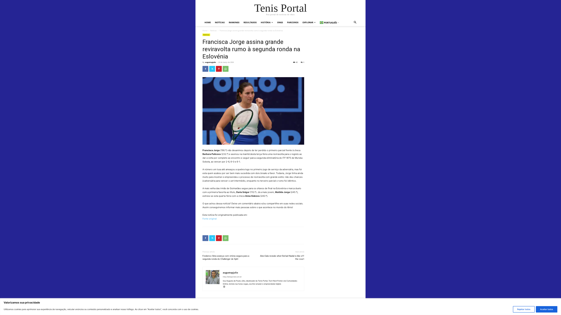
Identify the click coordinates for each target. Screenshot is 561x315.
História (266, 22)
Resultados (250, 22)
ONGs (280, 22)
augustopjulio (210, 62)
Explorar (308, 22)
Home (208, 22)
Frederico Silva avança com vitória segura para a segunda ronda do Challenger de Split (225, 257)
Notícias (220, 22)
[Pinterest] (219, 69)
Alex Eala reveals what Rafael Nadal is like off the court (282, 257)
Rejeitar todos (523, 309)
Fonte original (209, 218)
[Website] (225, 287)
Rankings (234, 22)
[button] (355, 22)
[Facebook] (205, 69)
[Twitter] (212, 69)
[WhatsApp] (225, 69)
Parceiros (292, 22)
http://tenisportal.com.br (232, 277)
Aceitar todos (546, 309)
